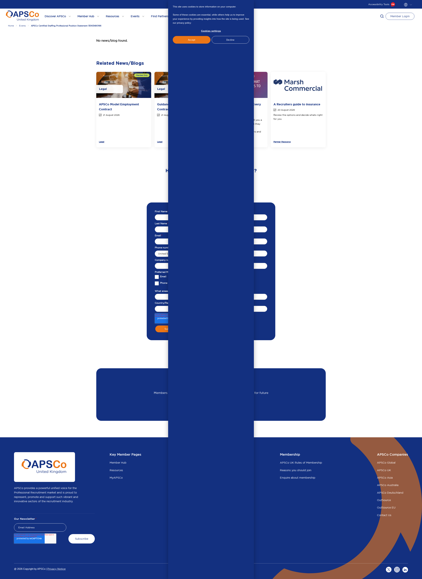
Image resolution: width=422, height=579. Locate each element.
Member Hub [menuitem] (118, 462)
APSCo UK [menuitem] (384, 470)
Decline (230, 39)
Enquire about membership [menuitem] (297, 477)
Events (22, 25)
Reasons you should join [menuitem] (295, 470)
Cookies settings (211, 31)
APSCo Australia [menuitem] (387, 485)
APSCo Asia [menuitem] (385, 477)
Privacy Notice (56, 568)
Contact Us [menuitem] (384, 515)
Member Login (400, 16)
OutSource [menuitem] (384, 500)
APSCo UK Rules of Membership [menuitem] (301, 462)
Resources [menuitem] (116, 470)
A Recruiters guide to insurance (296, 104)
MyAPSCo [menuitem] (116, 477)
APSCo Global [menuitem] (386, 462)
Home (11, 25)
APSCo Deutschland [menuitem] (390, 492)
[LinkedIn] (405, 569)
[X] (389, 569)
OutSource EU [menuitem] (386, 507)
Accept (191, 39)
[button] (382, 16)
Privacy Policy (199, 22)
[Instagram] (397, 569)
